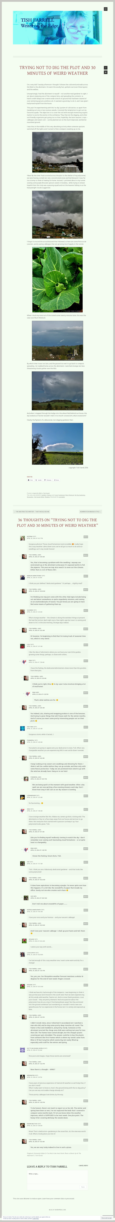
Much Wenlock (69, 495)
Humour (49, 495)
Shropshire (30, 497)
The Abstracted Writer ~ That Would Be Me (31, 512)
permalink (62, 497)
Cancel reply (83, 1166)
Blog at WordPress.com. (57, 1210)
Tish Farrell (46, 493)
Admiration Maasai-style (90, 512)
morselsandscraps (34, 909)
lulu (28, 644)
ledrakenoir (31, 795)
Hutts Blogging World (35, 1048)
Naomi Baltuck (32, 1123)
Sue (28, 862)
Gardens (44, 495)
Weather (47, 497)
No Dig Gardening (80, 495)
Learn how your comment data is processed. (58, 1199)
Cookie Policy (35, 1218)
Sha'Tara (30, 726)
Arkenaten (30, 1075)
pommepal (30, 740)
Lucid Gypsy (31, 952)
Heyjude (31, 939)
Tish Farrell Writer (39, 497)
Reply (86, 537)
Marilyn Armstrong (34, 575)
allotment (62, 495)
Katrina (29, 536)
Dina (30, 660)
